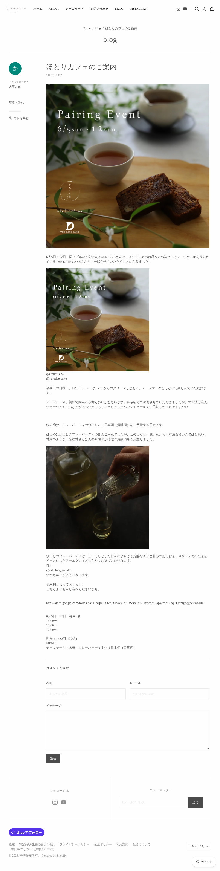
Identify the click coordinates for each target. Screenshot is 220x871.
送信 (195, 802)
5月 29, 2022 (54, 75)
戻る (12, 102)
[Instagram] (178, 9)
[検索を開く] (197, 9)
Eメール (135, 683)
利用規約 (122, 844)
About (54, 8)
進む (21, 102)
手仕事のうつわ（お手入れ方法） (33, 849)
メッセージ (53, 705)
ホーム (37, 8)
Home (86, 28)
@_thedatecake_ (57, 378)
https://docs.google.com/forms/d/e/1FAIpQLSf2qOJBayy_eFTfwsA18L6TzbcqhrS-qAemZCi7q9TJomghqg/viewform (125, 603)
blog (119, 8)
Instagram (139, 8)
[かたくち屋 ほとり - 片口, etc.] (16, 8)
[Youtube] (185, 9)
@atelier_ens (55, 374)
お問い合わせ (99, 8)
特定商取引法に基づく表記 (37, 844)
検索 (12, 844)
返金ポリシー (103, 844)
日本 (196, 846)
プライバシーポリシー (75, 844)
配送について (142, 844)
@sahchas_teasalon (59, 570)
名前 (49, 683)
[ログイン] (204, 8)
